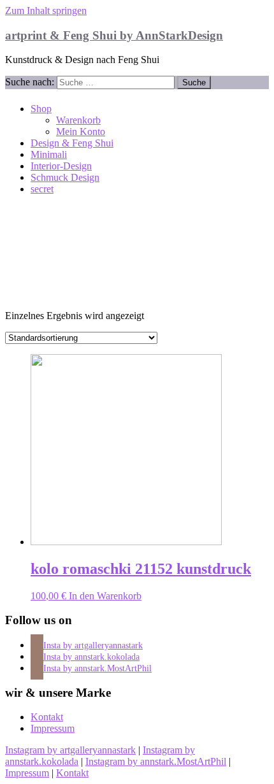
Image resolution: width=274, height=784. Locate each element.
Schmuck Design (65, 177)
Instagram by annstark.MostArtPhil (155, 761)
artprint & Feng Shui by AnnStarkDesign (114, 35)
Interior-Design (61, 165)
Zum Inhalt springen (46, 10)
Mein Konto (80, 131)
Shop (41, 108)
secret (42, 188)
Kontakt (47, 716)
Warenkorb (78, 120)
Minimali (49, 154)
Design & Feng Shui (72, 143)
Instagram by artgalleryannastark (70, 750)
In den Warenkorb (105, 595)
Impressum (53, 728)
